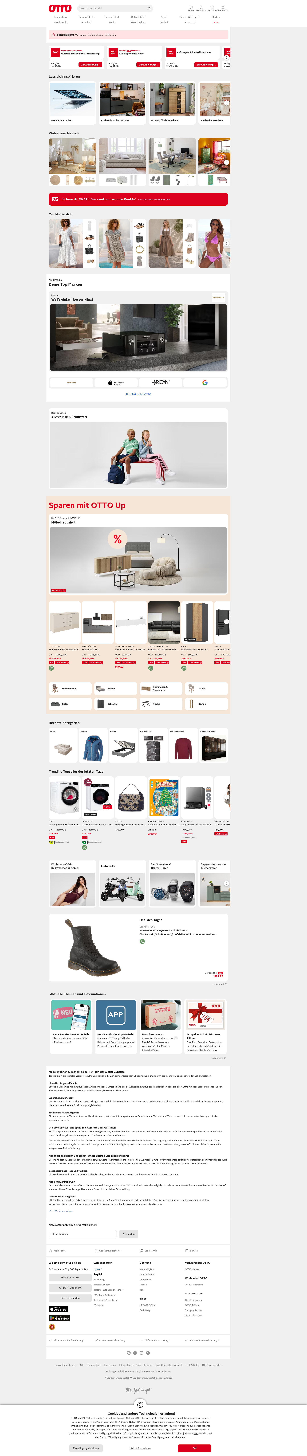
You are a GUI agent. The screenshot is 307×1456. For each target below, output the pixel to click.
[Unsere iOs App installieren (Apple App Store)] (58, 1309)
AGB (82, 1365)
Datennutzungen (168, 1418)
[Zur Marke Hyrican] (160, 382)
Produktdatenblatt (62, 842)
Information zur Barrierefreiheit (135, 1365)
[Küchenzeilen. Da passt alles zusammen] (222, 884)
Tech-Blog (145, 1310)
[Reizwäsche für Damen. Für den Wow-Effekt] (72, 884)
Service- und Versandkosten (156, 1371)
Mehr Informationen (140, 1448)
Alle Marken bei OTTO (138, 394)
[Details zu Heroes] (88, 782)
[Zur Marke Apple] (116, 382)
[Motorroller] (122, 884)
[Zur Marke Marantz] (71, 382)
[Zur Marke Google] (205, 382)
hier (196, 1433)
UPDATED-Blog (147, 1305)
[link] (52, 1327)
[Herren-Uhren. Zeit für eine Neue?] (172, 884)
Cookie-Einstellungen (65, 1365)
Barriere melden (70, 1298)
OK (195, 1448)
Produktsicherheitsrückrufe (169, 1365)
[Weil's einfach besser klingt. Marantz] (138, 331)
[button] (63, 745)
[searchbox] (111, 8)
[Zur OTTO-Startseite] (60, 8)
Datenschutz (94, 1365)
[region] (153, 1430)
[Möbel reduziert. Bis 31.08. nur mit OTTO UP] (138, 554)
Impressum (110, 1365)
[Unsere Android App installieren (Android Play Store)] (59, 1318)
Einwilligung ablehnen (86, 1448)
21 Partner (87, 1418)
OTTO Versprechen (212, 1365)
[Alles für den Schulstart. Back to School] (138, 448)
